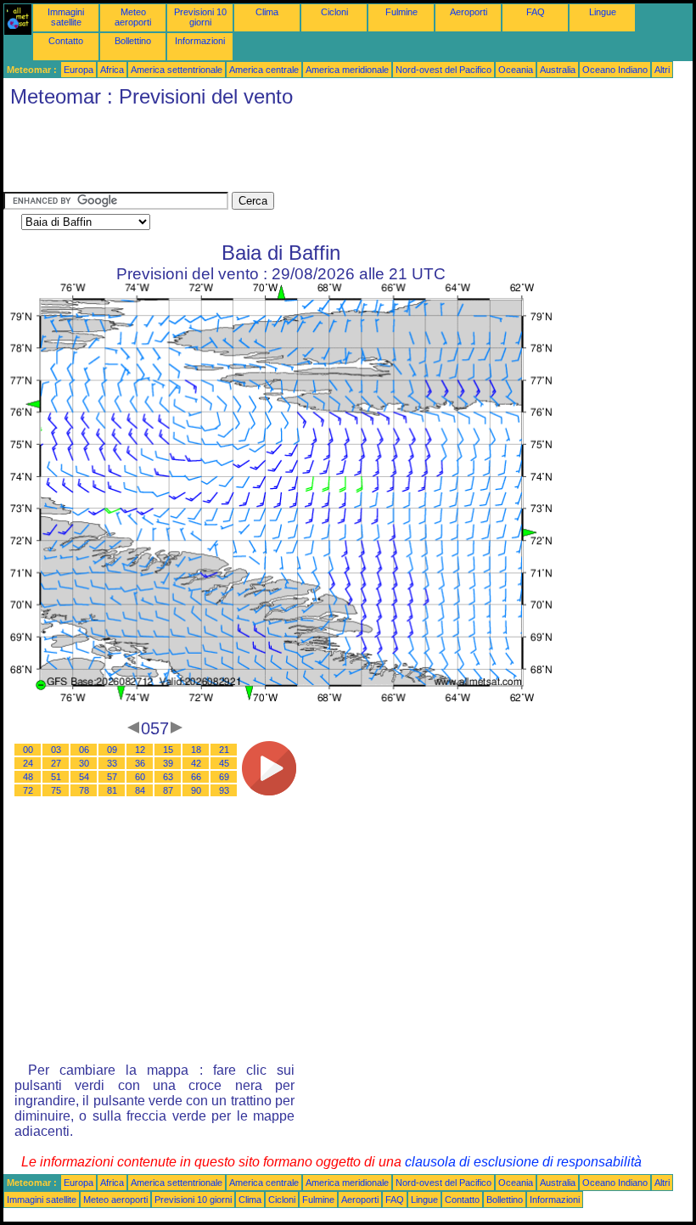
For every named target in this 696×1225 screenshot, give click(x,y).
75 (56, 790)
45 (224, 763)
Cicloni (334, 12)
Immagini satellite (66, 17)
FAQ (535, 12)
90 (196, 790)
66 (196, 777)
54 (84, 777)
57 (112, 777)
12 (140, 750)
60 (140, 777)
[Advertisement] (312, 153)
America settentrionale (176, 70)
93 (224, 790)
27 (56, 763)
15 (168, 750)
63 (168, 777)
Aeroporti (468, 12)
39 (168, 763)
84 (140, 790)
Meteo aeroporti (133, 17)
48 (28, 777)
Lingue (602, 12)
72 (28, 790)
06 (84, 750)
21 (224, 750)
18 (196, 750)
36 (140, 763)
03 (56, 750)
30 (84, 763)
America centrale (264, 70)
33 (112, 763)
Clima (266, 12)
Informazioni (200, 41)
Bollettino (133, 41)
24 (28, 763)
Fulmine (401, 12)
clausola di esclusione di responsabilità (523, 1162)
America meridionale (347, 70)
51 (56, 777)
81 (112, 790)
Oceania (515, 70)
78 (84, 790)
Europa (78, 70)
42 (196, 763)
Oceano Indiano (615, 70)
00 (28, 750)
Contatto (65, 41)
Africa (112, 70)
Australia (557, 70)
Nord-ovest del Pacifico (443, 70)
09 (112, 750)
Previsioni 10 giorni (200, 17)
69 (224, 777)
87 (168, 790)
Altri (662, 70)
